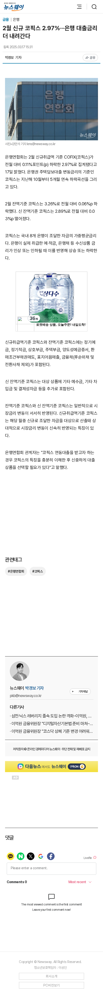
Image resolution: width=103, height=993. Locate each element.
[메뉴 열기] (77, 7)
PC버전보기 (51, 985)
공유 (93, 57)
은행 (16, 19)
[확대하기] (51, 81)
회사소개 (51, 976)
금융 (6, 19)
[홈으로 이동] (14, 6)
